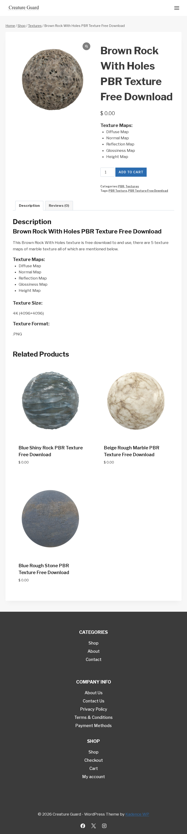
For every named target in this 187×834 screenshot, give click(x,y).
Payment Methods (93, 725)
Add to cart (131, 172)
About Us (94, 692)
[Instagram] (104, 826)
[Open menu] (177, 8)
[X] (93, 826)
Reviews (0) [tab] (59, 205)
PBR (121, 186)
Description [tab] (29, 205)
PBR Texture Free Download (148, 190)
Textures (132, 186)
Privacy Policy (93, 709)
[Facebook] (83, 826)
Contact (93, 659)
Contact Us (93, 701)
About (94, 651)
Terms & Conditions (93, 717)
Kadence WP (137, 814)
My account (93, 776)
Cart (93, 768)
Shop (93, 643)
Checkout (93, 760)
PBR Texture (118, 190)
